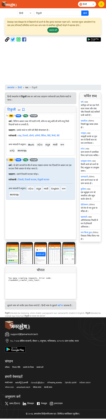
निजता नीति (16, 367)
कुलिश (83, 188)
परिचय (7, 367)
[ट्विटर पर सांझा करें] (13, 39)
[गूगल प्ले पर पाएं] (94, 39)
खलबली (84, 216)
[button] (10, 253)
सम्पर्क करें (39, 367)
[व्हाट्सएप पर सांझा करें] (18, 39)
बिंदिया (43, 135)
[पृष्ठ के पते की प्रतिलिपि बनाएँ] (7, 39)
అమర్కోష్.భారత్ (21, 382)
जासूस (83, 133)
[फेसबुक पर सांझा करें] (24, 39)
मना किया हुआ (86, 232)
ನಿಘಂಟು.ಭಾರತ (70, 382)
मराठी (55, 144)
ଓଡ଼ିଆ (39, 144)
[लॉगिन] (101, 4)
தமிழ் (12, 150)
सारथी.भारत (48, 387)
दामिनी (37, 135)
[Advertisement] (53, 63)
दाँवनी (31, 135)
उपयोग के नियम (28, 367)
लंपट (83, 148)
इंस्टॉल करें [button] (40, 254)
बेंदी (58, 135)
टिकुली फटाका (43, 179)
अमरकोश (10, 87)
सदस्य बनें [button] (53, 30)
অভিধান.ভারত (9, 387)
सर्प (82, 101)
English (55, 188)
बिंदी (49, 135)
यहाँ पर (60, 305)
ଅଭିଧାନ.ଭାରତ (85, 382)
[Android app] (15, 349)
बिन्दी (54, 135)
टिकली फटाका (30, 179)
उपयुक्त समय (86, 160)
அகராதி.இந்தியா (37, 382)
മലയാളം (22, 150)
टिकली (25, 135)
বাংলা (62, 144)
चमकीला (84, 120)
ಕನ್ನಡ (47, 144)
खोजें (85, 13)
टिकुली (11, 109)
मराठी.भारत (9, 382)
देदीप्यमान (84, 204)
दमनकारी (84, 176)
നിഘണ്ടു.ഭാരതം (54, 382)
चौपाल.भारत (37, 387)
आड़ (19, 135)
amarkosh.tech (23, 387)
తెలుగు (31, 144)
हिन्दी (20, 87)
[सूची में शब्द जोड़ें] (23, 109)
